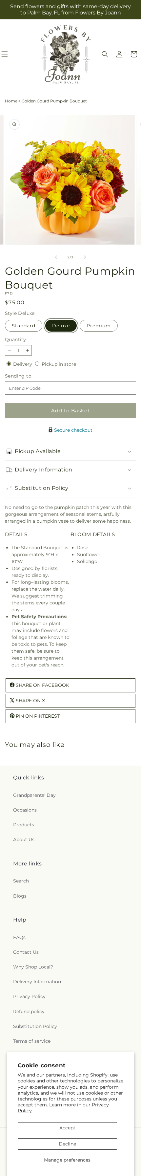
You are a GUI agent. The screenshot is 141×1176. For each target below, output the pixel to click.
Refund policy (29, 1011)
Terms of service (31, 1041)
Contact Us (26, 952)
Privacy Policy (29, 996)
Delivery (23, 364)
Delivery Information (37, 982)
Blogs (20, 896)
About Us (23, 839)
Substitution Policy (35, 1026)
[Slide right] (85, 257)
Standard (23, 326)
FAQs (19, 937)
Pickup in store (59, 364)
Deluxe (61, 326)
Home (11, 100)
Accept (67, 1128)
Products (23, 825)
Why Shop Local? (33, 967)
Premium (99, 326)
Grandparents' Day (34, 795)
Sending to (28, 376)
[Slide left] (56, 257)
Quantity (15, 339)
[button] (105, 54)
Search (21, 881)
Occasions (25, 810)
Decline (67, 1144)
